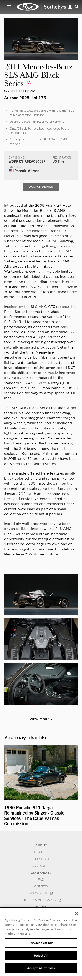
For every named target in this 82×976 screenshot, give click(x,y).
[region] (41, 941)
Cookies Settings (41, 943)
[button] (70, 6)
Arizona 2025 (16, 97)
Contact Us (41, 866)
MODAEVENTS (39, 893)
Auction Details (41, 186)
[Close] (77, 914)
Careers (41, 886)
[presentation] (7, 785)
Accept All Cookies (41, 968)
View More (40, 719)
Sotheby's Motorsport (40, 900)
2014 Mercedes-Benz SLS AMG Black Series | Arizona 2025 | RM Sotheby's (41, 7)
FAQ (41, 879)
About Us (41, 852)
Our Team (41, 859)
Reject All (41, 955)
